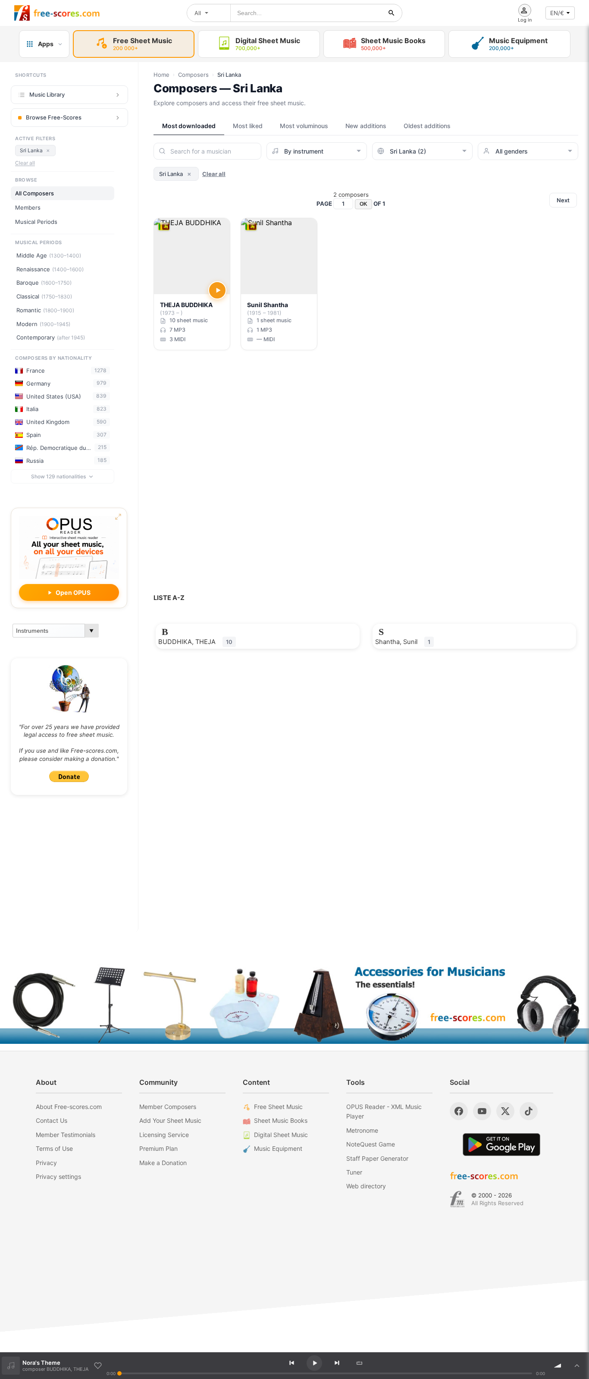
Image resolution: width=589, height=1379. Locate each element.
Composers (193, 74)
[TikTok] (529, 1111)
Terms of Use (54, 1148)
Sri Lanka (35, 150)
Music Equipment (278, 1148)
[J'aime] (98, 1365)
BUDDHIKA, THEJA (195, 642)
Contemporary (50, 337)
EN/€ (557, 12)
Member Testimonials (65, 1134)
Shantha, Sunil (402, 642)
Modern (43, 323)
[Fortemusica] (457, 1199)
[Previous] (291, 1363)
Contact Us (51, 1120)
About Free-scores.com (69, 1106)
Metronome (362, 1130)
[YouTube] (482, 1111)
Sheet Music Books (280, 1120)
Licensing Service (164, 1134)
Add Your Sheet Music (170, 1120)
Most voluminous (304, 125)
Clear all (25, 163)
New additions (365, 125)
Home (161, 74)
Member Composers (167, 1106)
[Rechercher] (391, 13)
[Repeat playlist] (360, 1363)
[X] (505, 1111)
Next (563, 200)
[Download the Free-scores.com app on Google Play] (501, 1144)
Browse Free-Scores (53, 117)
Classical (44, 296)
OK (363, 204)
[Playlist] (577, 1365)
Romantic (45, 310)
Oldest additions (427, 125)
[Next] (336, 1363)
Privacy (46, 1162)
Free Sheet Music (278, 1106)
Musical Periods (36, 221)
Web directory (366, 1186)
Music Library (47, 94)
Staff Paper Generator (377, 1158)
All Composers (34, 193)
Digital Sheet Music (281, 1134)
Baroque (44, 282)
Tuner (354, 1172)
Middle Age (48, 255)
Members (28, 207)
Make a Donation (163, 1162)
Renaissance (50, 269)
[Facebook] (459, 1111)
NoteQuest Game (370, 1144)
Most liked (248, 125)
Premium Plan (158, 1148)
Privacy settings (58, 1176)
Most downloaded (189, 125)
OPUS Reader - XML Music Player (384, 1111)
